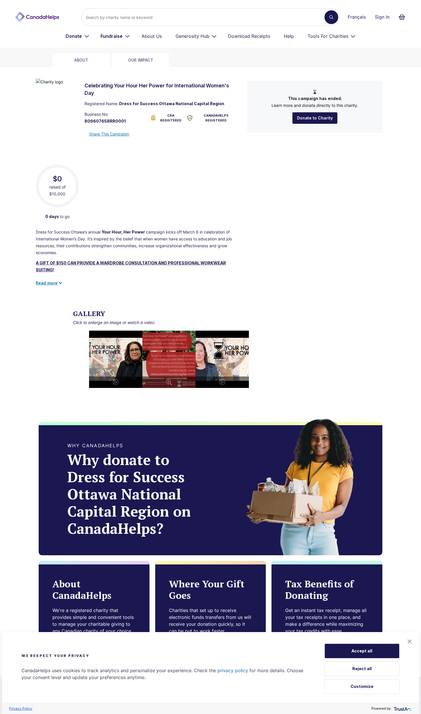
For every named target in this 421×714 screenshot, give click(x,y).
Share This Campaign (109, 134)
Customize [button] (362, 686)
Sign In (382, 17)
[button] (409, 641)
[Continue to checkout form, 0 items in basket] (404, 17)
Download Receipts (249, 36)
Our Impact (140, 60)
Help (289, 36)
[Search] (331, 17)
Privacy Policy (20, 708)
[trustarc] (402, 708)
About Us (151, 36)
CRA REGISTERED (170, 117)
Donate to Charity (315, 117)
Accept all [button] (361, 650)
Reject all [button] (362, 668)
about (81, 60)
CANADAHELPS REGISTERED (216, 117)
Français (357, 17)
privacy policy (232, 670)
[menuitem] (77, 36)
